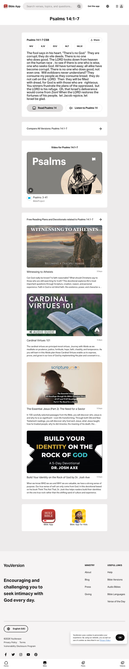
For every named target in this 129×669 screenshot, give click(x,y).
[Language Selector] (107, 6)
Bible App (48, 524)
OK (120, 637)
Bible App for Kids (78, 524)
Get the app (93, 6)
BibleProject (39, 201)
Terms (22, 642)
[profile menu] (119, 6)
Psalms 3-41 (43, 197)
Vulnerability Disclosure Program (20, 646)
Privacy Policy (10, 642)
